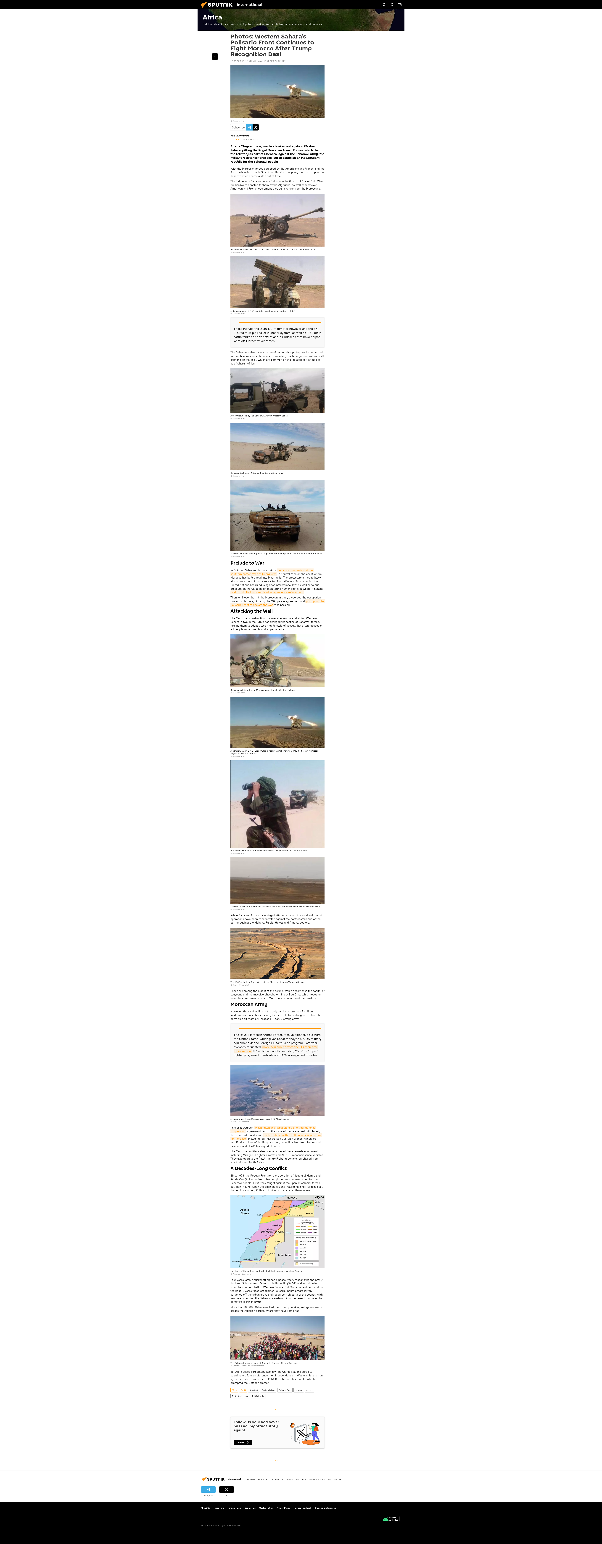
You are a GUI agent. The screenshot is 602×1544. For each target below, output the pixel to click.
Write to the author (250, 139)
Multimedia (334, 1479)
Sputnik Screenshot (240, 985)
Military (301, 1479)
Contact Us (250, 1507)
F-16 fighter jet (258, 1396)
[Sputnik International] (218, 8)
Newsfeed (254, 1390)
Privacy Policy (283, 1507)
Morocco (298, 1390)
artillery (309, 1390)
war (246, 1396)
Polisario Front (285, 1390)
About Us (205, 1507)
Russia (275, 1479)
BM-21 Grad (237, 1396)
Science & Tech (317, 1479)
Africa (234, 1390)
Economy (287, 1479)
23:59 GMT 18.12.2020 (241, 61)
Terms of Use (234, 1507)
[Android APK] (390, 1519)
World (243, 1390)
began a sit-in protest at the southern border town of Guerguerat (272, 572)
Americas (263, 1479)
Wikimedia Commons (241, 1274)
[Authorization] (384, 5)
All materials (235, 139)
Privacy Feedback (302, 1507)
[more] (215, 56)
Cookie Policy (266, 1507)
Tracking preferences (325, 1507)
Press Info (219, 1507)
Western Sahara (268, 1390)
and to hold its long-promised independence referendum (267, 592)
